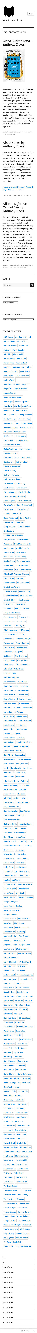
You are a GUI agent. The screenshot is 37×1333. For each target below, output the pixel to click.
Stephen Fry (8, 1156)
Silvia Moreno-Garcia (12, 1152)
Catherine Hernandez (12, 466)
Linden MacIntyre (10, 871)
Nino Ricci (23, 1009)
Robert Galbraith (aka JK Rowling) (17, 1078)
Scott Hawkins (9, 1126)
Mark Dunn (8, 923)
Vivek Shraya (25, 1229)
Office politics (24, 1018)
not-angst (18, 1014)
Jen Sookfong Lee (21, 746)
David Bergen (9, 548)
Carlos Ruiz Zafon (10, 449)
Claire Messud (23, 509)
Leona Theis (20, 863)
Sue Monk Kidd (21, 1160)
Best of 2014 (8, 1323)
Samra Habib (8, 1108)
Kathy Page (8, 828)
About (5, 1262)
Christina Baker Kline (12, 505)
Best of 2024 (8, 1272)
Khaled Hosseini (10, 841)
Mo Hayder (21, 971)
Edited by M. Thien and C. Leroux (16, 574)
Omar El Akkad (9, 1027)
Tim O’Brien (22, 1208)
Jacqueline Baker (10, 721)
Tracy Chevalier (10, 1221)
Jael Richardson (25, 721)
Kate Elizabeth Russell (12, 807)
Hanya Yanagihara (11, 686)
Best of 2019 (8, 1297)
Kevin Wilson (20, 837)
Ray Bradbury (9, 1065)
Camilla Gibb (8, 440)
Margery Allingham (11, 902)
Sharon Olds (21, 1139)
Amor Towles (9, 363)
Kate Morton (25, 811)
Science (6, 1121)
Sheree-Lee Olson (11, 1147)
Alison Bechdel (18, 350)
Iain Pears (7, 708)
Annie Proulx (27, 406)
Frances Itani (9, 643)
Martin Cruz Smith (22, 927)
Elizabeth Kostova (11, 596)
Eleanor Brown (9, 583)
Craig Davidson (9, 527)
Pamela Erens (9, 1031)
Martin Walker (9, 932)
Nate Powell (28, 996)
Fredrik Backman (22, 643)
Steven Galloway (21, 1156)
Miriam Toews (9, 971)
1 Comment (29, 195)
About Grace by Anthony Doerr (14, 144)
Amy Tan (7, 367)
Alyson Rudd (18, 354)
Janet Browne (22, 729)
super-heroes (9, 1164)
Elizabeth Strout (10, 600)
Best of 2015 (7, 265)
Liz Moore (16, 880)
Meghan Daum (24, 945)
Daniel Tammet (22, 540)
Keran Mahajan (20, 833)
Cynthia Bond (9, 531)
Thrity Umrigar (9, 1208)
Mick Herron (22, 966)
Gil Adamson (8, 665)
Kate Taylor (21, 815)
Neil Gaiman (8, 1001)
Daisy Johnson (9, 540)
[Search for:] (16, 285)
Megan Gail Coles (10, 945)
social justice (27, 1152)
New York (28, 1001)
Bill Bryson (8, 432)
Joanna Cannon (9, 759)
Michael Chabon (10, 953)
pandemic (7, 1035)
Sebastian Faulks (23, 1126)
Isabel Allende (21, 716)
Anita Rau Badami (20, 389)
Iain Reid (17, 708)
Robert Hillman (24, 1083)
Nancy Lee (19, 983)
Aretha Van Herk (10, 419)
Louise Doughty (10, 889)
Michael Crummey (10, 958)
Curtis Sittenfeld (24, 527)
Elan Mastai (20, 578)
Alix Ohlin (7, 354)
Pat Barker (17, 1035)
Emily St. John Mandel (12, 613)
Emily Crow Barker (22, 608)
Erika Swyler (19, 626)
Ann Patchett (9, 410)
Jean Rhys (20, 738)
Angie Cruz (26, 384)
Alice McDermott (10, 346)
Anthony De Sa (21, 410)
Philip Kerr (8, 1052)
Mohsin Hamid (9, 975)
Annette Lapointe (21, 402)
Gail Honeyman (21, 656)
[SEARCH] (32, 285)
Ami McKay (21, 359)
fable (22, 634)
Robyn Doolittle (10, 1091)
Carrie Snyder (26, 458)
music (15, 979)
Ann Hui (17, 406)
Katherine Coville (10, 824)
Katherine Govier (25, 824)
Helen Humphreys (24, 699)
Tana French (8, 1177)
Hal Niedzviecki (9, 682)
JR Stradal (21, 794)
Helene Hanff (23, 695)
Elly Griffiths (20, 604)
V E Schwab (27, 1225)
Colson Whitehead (11, 518)
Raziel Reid (21, 1065)
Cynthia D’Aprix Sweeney (13, 535)
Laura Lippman (9, 858)
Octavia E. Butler (10, 1018)
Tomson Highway (24, 1212)
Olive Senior (8, 1022)
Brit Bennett (8, 436)
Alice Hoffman (9, 341)
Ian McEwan (27, 708)
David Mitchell (21, 552)
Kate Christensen (23, 802)
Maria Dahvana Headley (13, 906)
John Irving (21, 772)
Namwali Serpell (26, 979)
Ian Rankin (8, 712)
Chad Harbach (9, 488)
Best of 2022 (7, 132)
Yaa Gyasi (7, 1242)
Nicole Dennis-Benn (22, 1005)
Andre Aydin (8, 376)
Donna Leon (8, 565)
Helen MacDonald (10, 703)
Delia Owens (8, 557)
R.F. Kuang (8, 1057)
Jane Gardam (21, 725)
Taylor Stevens (21, 1182)
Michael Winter (9, 966)
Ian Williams (18, 712)
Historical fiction (16, 265)
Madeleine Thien (10, 897)
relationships (27, 265)
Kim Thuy (28, 846)
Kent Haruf (8, 833)
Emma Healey (24, 617)
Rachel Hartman (10, 1061)
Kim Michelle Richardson (13, 846)
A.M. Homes (8, 337)
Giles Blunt (8, 669)
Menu (31, 14)
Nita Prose (8, 1014)
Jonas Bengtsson (10, 785)
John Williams (22, 781)
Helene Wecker (9, 699)
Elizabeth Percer (26, 596)
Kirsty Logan (8, 850)
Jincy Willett (8, 755)
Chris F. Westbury (24, 501)
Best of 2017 (8, 1307)
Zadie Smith (18, 1242)
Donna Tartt (8, 570)
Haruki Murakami (22, 690)
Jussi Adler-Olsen (20, 798)
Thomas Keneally (10, 1203)
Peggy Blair (8, 1048)
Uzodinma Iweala (24, 1221)
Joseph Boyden (9, 794)
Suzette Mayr (23, 1169)
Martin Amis (8, 927)
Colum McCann (25, 518)
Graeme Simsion (10, 673)
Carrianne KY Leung (11, 458)
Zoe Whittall (8, 1246)
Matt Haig (21, 932)
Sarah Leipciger (22, 1113)
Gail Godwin (8, 656)
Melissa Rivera (21, 949)
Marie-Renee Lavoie (11, 910)
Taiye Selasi (18, 1173)
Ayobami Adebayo (11, 427)
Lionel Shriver (24, 876)
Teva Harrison (9, 1199)
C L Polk (7, 514)
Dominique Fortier (24, 561)
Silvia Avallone (25, 1147)
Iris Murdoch (9, 716)
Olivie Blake (19, 1022)
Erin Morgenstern (10, 630)
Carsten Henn (9, 462)
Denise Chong (20, 557)
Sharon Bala (21, 1134)
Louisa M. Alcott (10, 884)
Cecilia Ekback (9, 484)
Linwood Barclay (10, 876)
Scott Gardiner (17, 1121)
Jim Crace (19, 751)
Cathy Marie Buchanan (12, 479)
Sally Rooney (23, 1104)
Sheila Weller (22, 1143)
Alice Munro (23, 346)
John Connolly (9, 772)
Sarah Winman (21, 1117)
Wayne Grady (9, 1233)
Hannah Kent (22, 682)
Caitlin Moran (21, 436)
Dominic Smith (9, 561)
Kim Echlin (22, 841)
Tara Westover (21, 1177)
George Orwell (9, 660)
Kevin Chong (8, 837)
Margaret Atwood (26, 897)
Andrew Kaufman (22, 376)
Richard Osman (9, 1074)
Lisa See (7, 880)
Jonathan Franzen (10, 790)
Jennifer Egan (9, 742)
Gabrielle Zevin (22, 647)
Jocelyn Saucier (22, 764)
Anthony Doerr (27, 132)
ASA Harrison (9, 423)
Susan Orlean (22, 1164)
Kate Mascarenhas (11, 811)
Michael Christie (24, 953)
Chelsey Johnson (10, 492)
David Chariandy (22, 548)
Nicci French (8, 1005)
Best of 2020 (8, 1292)
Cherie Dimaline (25, 492)
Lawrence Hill (9, 863)
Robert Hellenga (10, 1083)
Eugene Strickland (10, 634)
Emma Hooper (9, 621)
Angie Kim (7, 389)
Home (5, 1257)
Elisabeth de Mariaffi (12, 587)
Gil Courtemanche (22, 665)
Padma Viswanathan (25, 1027)
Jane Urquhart (9, 738)
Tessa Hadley (23, 1195)
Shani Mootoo (9, 1134)
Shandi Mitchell (21, 1130)
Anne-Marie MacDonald (13, 397)
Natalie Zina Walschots (12, 996)
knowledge (20, 850)
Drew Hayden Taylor (23, 570)
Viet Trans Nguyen (11, 1229)
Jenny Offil (8, 746)
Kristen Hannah (9, 854)
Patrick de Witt (26, 1039)
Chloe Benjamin (10, 501)
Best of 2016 (8, 1312)
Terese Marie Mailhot (12, 1190)
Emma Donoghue (10, 617)
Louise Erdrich (23, 889)
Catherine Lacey (10, 471)
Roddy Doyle (23, 1091)
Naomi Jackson (9, 992)
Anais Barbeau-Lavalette (22, 367)
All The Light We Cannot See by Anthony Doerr (15, 207)
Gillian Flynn (18, 669)
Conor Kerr (20, 522)
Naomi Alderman (22, 988)
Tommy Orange (10, 1212)
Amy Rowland (21, 363)
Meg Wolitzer (9, 949)
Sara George (20, 1108)
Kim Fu (30, 841)
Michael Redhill (25, 962)
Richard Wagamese (25, 1074)
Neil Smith (19, 1001)
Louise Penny (9, 893)
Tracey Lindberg (23, 1216)
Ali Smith (7, 350)
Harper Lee (24, 686)
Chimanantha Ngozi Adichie (14, 496)
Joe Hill (6, 768)
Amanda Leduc (9, 359)
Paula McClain (22, 1044)
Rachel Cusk (18, 1057)
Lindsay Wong (24, 871)
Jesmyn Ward (9, 751)
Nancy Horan (8, 983)
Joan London (20, 755)
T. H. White (8, 1173)
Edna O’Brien (9, 578)
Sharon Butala (9, 1139)
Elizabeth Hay (24, 591)
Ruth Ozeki (19, 1100)
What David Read (13, 20)
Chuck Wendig (27, 505)
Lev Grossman (21, 867)
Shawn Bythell (9, 1143)
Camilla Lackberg (22, 440)
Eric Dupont (21, 621)
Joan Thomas (9, 764)
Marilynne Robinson (11, 915)
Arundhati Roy (24, 419)
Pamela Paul (20, 1031)
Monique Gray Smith (25, 975)
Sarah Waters (9, 1117)
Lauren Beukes (22, 858)
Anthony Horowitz (24, 415)
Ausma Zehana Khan (24, 423)
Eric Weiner (8, 626)
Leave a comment (10, 134)
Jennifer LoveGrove (23, 742)
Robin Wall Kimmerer (12, 1087)
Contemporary (16, 132)
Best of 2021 (8, 1287)
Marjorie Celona (24, 919)
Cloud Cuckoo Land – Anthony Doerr (18, 42)
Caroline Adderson (11, 453)
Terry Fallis (27, 1190)
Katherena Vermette (12, 820)
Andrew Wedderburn (12, 384)
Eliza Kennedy (23, 600)
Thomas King (24, 1203)
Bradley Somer (20, 432)
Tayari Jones (8, 1182)
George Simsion (23, 660)
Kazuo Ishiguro (20, 828)
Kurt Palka (22, 854)
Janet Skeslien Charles (12, 733)
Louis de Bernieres (25, 884)
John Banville (16, 768)
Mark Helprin (19, 923)
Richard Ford (21, 1070)
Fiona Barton (9, 639)
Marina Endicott (10, 919)
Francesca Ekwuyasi (23, 639)
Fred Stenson (9, 647)
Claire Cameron (9, 509)
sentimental (8, 1130)
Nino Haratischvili (10, 1009)
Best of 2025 (8, 1267)
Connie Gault (8, 522)
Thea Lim (20, 1199)
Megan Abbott (19, 940)
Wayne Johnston (22, 1233)
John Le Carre (9, 777)
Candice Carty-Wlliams (12, 445)
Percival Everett (21, 1048)
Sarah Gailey (8, 1113)
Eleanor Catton (23, 583)
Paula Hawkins (9, 1044)
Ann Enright (8, 402)
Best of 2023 (8, 1277)
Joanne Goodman (24, 759)
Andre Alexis (25, 371)
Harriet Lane (8, 690)
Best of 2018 (8, 1302)
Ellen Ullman (8, 604)
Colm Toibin (16, 514)
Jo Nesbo (22, 790)
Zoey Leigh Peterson (23, 1246)
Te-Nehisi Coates (10, 1186)
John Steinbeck (9, 781)
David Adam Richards (22, 544)
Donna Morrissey (21, 565)
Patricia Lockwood (11, 1039)
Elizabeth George (10, 591)
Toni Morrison (9, 1216)
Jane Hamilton (9, 729)
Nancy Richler (9, 988)
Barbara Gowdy (26, 427)
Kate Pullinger (9, 815)
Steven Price (8, 1160)
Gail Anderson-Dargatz (13, 652)
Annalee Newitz (10, 393)
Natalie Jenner (22, 992)
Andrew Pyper (9, 380)
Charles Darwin (22, 488)
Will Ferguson (9, 1238)
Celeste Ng (21, 484)
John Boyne (27, 768)
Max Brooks (23, 936)
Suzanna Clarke (9, 1169)
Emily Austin (8, 608)
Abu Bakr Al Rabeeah (23, 337)
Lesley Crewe (9, 867)
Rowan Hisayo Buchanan (13, 1096)
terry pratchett (10, 1195)
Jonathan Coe (24, 785)
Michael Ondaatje (10, 962)
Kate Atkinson (9, 802)
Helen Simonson (25, 703)
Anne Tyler (8, 406)
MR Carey (7, 979)
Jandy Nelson (9, 725)
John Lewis (20, 777)
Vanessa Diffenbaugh (12, 1225)
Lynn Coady (20, 893)
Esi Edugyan (24, 630)
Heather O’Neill (10, 695)
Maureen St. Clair (10, 936)
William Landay (22, 1238)
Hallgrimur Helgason (11, 677)
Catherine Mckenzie (11, 475)
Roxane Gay (8, 1100)
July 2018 (7, 798)
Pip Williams (18, 1052)
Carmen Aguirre (25, 449)
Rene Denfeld (9, 1070)
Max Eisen (7, 940)
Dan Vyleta (8, 544)
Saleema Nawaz (10, 1104)
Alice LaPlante (22, 341)
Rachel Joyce (23, 1061)
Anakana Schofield (11, 371)
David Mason (9, 552)
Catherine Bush (22, 462)
